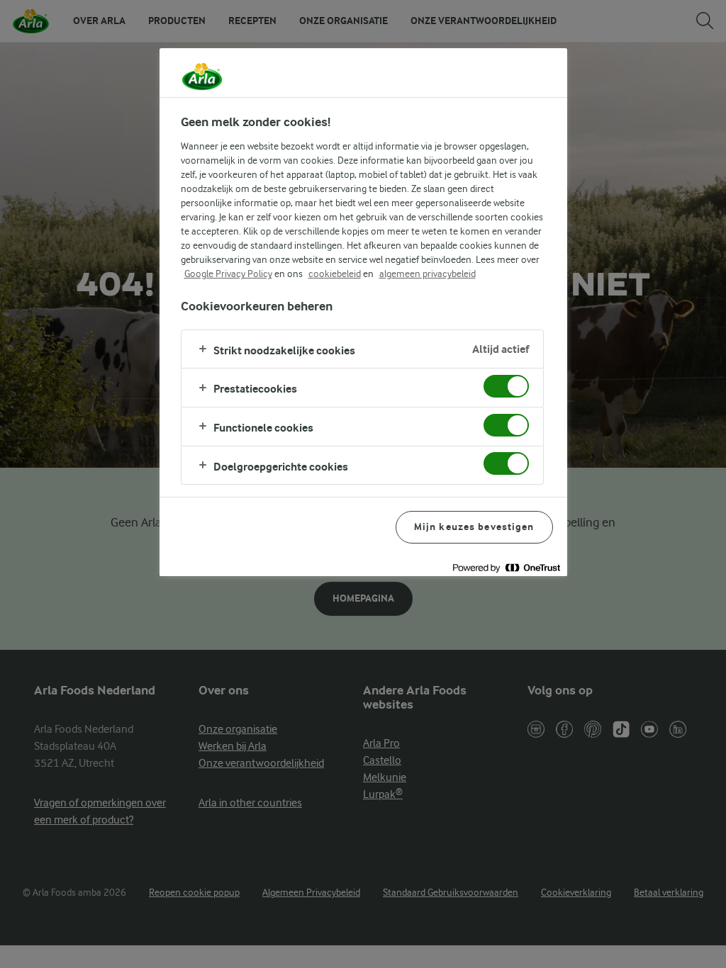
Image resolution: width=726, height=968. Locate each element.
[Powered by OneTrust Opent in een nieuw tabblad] (506, 567)
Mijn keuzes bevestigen (474, 527)
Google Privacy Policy (228, 273)
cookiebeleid (334, 273)
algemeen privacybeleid (427, 273)
